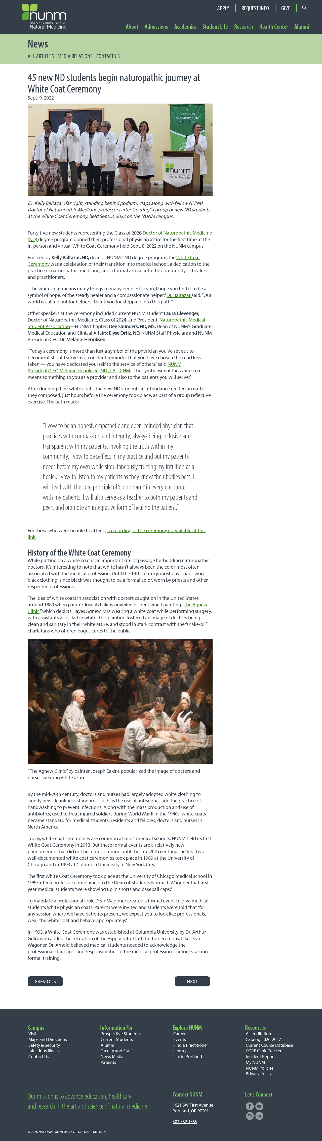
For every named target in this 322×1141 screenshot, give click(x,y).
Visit (32, 1033)
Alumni (301, 26)
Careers (180, 1033)
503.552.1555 (185, 1121)
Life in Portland (187, 1056)
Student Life (215, 26)
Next (192, 981)
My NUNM (255, 1062)
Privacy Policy (258, 1073)
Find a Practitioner (190, 1045)
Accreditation (258, 1033)
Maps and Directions (47, 1039)
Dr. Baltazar (179, 295)
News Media (112, 1056)
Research (243, 26)
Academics (185, 26)
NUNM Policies (259, 1068)
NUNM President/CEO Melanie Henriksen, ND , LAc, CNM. (104, 367)
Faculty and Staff (116, 1051)
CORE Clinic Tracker (263, 1051)
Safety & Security (44, 1045)
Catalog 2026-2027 (263, 1039)
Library (179, 1051)
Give (285, 8)
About (132, 26)
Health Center (273, 26)
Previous (45, 981)
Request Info (255, 8)
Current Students (117, 1039)
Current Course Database (269, 1045)
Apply (223, 8)
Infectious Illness (43, 1051)
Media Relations (75, 56)
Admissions (156, 26)
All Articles (41, 56)
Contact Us (108, 56)
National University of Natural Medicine (72, 1131)
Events (179, 1039)
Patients (108, 1062)
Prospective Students (121, 1033)
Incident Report (260, 1056)
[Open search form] (304, 8)
